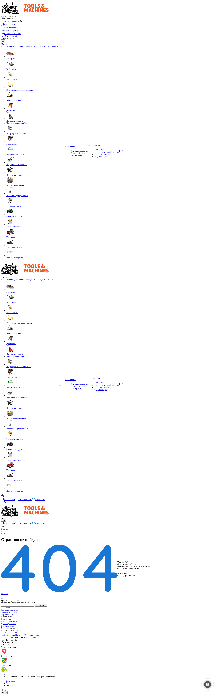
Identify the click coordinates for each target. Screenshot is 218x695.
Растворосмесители (14, 206)
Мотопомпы (11, 144)
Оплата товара (100, 150)
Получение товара (102, 152)
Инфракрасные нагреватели (18, 133)
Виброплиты (12, 79)
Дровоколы (11, 110)
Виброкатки (11, 69)
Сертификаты (76, 155)
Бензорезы (10, 59)
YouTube (9, 685)
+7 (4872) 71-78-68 (9, 36)
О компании (6, 608)
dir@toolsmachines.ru (30, 635)
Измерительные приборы (17, 123)
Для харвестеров (13, 100)
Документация (100, 156)
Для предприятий (101, 154)
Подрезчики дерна (14, 175)
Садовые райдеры (14, 216)
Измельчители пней (14, 121)
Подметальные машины (16, 165)
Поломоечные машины (16, 185)
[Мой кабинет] (2, 496)
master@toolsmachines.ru (11, 635)
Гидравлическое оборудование (19, 90)
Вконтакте (10, 681)
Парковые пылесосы (15, 154)
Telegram (9, 683)
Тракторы (10, 237)
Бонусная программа (79, 151)
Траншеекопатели (14, 247)
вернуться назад (128, 575)
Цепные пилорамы (14, 258)
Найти (4, 693)
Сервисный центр (78, 153)
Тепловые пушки (13, 227)
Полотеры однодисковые (17, 196)
